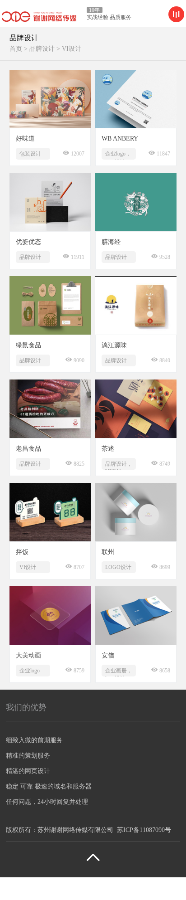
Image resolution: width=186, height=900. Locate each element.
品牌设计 (42, 48)
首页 (15, 48)
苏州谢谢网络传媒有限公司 (75, 830)
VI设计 (71, 48)
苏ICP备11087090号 (144, 830)
